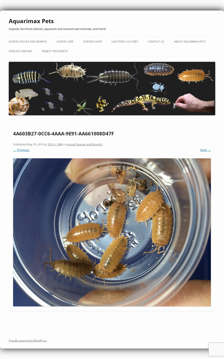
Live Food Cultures (125, 41)
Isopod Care (65, 41)
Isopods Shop (92, 41)
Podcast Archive (20, 51)
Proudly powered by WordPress (28, 340)
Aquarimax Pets (31, 21)
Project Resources (55, 51)
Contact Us (156, 41)
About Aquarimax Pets (190, 41)
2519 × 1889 (55, 144)
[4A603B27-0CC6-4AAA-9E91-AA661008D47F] (112, 232)
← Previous (21, 150)
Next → (205, 150)
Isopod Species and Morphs (28, 41)
